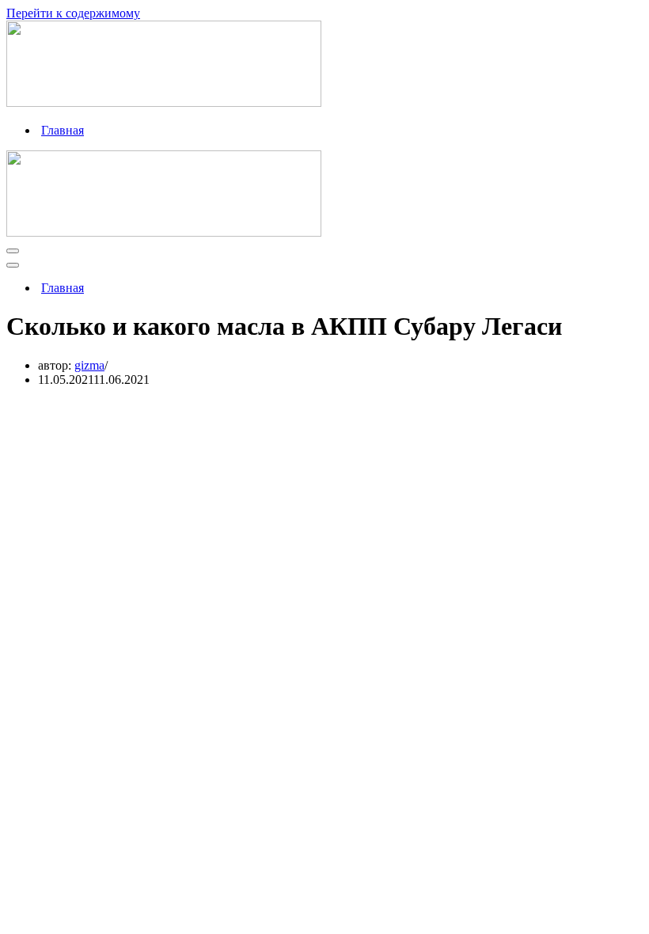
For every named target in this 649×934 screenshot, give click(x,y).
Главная (62, 130)
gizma (89, 365)
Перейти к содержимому (73, 13)
